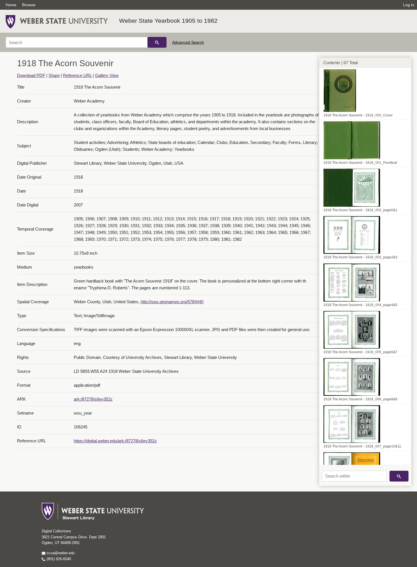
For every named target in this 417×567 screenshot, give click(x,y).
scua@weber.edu (60, 553)
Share (54, 75)
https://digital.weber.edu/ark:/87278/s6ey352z (115, 440)
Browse (28, 5)
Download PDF (31, 75)
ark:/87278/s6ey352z (93, 399)
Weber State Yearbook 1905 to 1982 (168, 20)
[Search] (157, 42)
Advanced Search (188, 42)
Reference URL (77, 75)
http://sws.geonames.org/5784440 (172, 301)
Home (11, 5)
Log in (408, 5)
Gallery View (107, 75)
